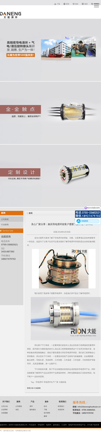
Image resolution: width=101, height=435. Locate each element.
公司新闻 (5, 219)
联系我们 (61, 406)
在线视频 (4, 413)
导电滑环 (58, 238)
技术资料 (47, 413)
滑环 (31, 406)
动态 (17, 410)
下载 (58, 4)
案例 (86, 4)
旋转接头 (33, 410)
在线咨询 (61, 410)
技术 (45, 406)
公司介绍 (4, 406)
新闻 (67, 4)
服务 (76, 4)
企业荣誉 (4, 410)
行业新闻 (5, 224)
